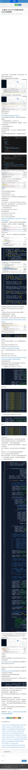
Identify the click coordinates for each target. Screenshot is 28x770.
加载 (2, 13)
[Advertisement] (14, 30)
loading (11, 718)
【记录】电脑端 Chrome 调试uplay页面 (9, 743)
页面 (19, 718)
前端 (17, 718)
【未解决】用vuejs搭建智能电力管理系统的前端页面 (12, 741)
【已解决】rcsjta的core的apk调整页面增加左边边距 (12, 727)
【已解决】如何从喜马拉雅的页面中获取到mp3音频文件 (13, 745)
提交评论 (24, 760)
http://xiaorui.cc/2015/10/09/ (8, 661)
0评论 (21, 13)
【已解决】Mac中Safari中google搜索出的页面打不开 (12, 733)
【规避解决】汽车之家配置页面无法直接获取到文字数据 (13, 729)
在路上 (14, 1)
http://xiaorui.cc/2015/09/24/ (8, 671)
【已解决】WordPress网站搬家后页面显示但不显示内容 (13, 747)
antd (8, 718)
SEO (12, 767)
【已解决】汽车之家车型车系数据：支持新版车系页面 (12, 731)
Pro (14, 718)
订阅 (20, 4)
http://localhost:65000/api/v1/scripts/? (10, 115)
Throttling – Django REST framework (10, 348)
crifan (5, 13)
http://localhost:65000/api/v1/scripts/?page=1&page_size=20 (14, 319)
